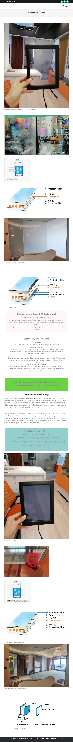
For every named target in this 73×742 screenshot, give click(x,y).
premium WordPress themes (55, 738)
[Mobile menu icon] (66, 6)
